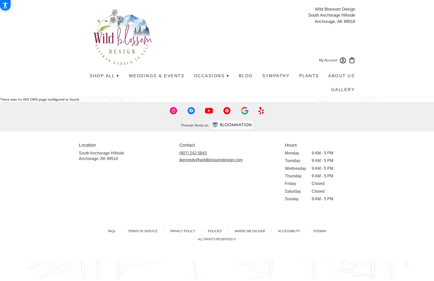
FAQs (111, 231)
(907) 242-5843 (193, 153)
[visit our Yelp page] (261, 110)
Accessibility (289, 231)
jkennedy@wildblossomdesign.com (211, 160)
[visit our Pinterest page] (227, 110)
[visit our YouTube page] (209, 111)
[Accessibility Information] (5, 5)
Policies (215, 231)
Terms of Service (142, 231)
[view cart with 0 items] (352, 60)
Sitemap (319, 231)
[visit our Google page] (244, 110)
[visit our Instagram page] (173, 110)
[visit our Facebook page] (191, 110)
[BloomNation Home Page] (232, 125)
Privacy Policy (182, 231)
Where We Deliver (250, 231)
